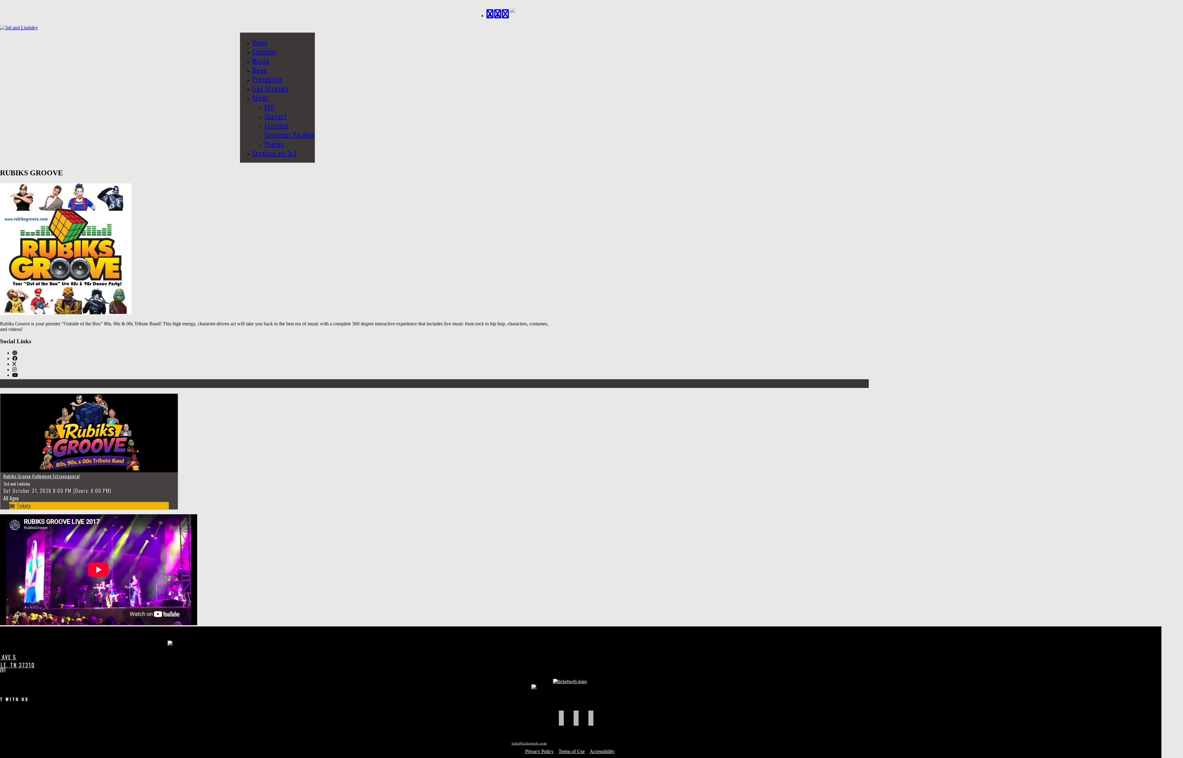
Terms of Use (572, 751)
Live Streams (270, 88)
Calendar (264, 51)
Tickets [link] (24, 505)
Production (267, 79)
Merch (261, 60)
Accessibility (602, 751)
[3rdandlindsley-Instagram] (506, 13)
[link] (14, 353)
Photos (274, 144)
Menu (259, 70)
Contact (276, 116)
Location (277, 125)
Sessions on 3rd (274, 153)
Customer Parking (290, 134)
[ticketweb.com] (570, 681)
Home (260, 42)
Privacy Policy (539, 751)
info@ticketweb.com (529, 743)
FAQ (270, 107)
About (260, 97)
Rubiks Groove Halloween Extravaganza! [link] (41, 476)
